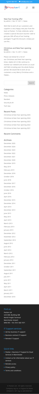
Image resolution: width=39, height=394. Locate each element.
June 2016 (7, 193)
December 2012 (9, 233)
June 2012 (7, 247)
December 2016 (9, 187)
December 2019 (9, 163)
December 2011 (9, 263)
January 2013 (8, 230)
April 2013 (7, 220)
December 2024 (9, 147)
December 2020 (9, 160)
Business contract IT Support (15, 335)
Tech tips (7, 106)
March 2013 (8, 223)
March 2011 (8, 290)
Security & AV (9, 103)
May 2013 (7, 217)
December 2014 (9, 203)
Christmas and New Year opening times (17, 49)
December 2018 (9, 173)
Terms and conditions (13, 371)
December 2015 (9, 200)
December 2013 (9, 210)
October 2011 (9, 267)
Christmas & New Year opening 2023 (17, 121)
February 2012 (9, 257)
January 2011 (8, 293)
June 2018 (7, 180)
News (25, 21)
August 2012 (8, 243)
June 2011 (7, 280)
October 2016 (9, 190)
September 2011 (10, 270)
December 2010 (9, 297)
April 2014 (7, 207)
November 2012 (9, 237)
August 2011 (8, 273)
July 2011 (7, 277)
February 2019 (9, 170)
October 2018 (9, 177)
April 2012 (7, 250)
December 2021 (9, 157)
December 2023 (9, 150)
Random (7, 99)
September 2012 (10, 240)
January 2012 (8, 260)
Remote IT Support (12, 338)
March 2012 (8, 253)
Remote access (10, 364)
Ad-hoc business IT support (15, 332)
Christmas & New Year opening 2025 (17, 115)
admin (8, 21)
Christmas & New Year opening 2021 (17, 128)
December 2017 (9, 183)
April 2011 (7, 287)
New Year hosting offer (13, 19)
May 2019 (7, 167)
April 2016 (7, 197)
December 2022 (9, 153)
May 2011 (7, 283)
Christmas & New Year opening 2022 (17, 125)
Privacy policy (10, 367)
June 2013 (7, 213)
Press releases (9, 96)
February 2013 (9, 227)
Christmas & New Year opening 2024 (17, 118)
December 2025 (9, 143)
